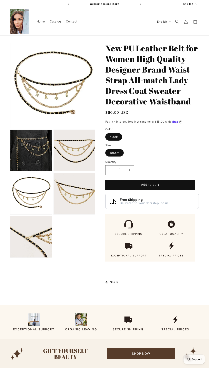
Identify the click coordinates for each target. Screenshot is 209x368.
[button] (177, 21)
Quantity (110, 161)
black (114, 137)
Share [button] (114, 282)
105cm (114, 152)
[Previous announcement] (68, 4)
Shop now (141, 354)
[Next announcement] (140, 4)
